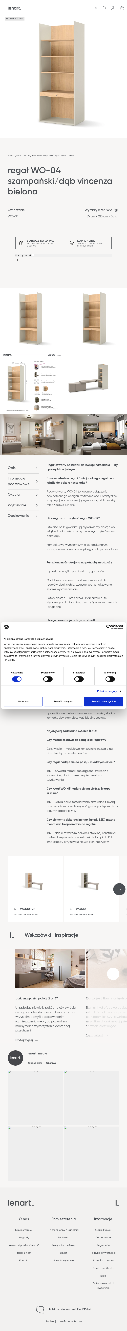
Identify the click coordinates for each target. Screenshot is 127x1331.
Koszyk (122, 8)
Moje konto (113, 8)
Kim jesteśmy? (23, 1230)
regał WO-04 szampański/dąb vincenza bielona (51, 156)
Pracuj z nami (24, 1253)
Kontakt (24, 1260)
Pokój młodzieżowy (63, 1245)
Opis (12, 468)
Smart (63, 1253)
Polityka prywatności (103, 1253)
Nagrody (24, 1237)
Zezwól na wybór (63, 701)
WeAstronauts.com (71, 1321)
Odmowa (23, 701)
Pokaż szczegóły (107, 691)
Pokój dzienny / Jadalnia (63, 1230)
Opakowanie (18, 516)
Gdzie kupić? (103, 1230)
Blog (103, 1276)
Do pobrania (103, 1237)
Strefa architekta (103, 1268)
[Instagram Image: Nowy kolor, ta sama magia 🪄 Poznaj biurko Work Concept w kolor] (91, 1154)
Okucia (14, 494)
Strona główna (15, 156)
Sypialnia (63, 1237)
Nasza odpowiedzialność (23, 1245)
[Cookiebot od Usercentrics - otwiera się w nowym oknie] (108, 627)
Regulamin (103, 1245)
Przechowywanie (63, 1260)
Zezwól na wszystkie (104, 701)
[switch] (48, 679)
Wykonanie (17, 505)
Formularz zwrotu (103, 1260)
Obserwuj (51, 1063)
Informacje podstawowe (19, 481)
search (105, 8)
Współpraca (96, 8)
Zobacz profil (35, 1063)
